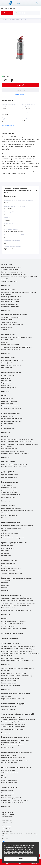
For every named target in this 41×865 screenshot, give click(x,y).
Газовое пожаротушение (9, 680)
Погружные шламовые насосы (11, 528)
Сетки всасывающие (7, 375)
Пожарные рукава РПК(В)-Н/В (10, 301)
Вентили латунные (7, 398)
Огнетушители (6, 264)
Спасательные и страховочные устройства (14, 800)
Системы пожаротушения (10, 523)
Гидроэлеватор (6, 383)
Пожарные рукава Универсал (10, 306)
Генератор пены (6, 380)
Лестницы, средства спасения (10, 495)
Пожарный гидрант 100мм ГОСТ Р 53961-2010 (15, 453)
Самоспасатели (6, 555)
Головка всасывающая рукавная (11, 421)
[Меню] (3, 3)
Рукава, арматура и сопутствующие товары (15, 740)
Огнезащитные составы (8, 755)
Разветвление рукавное (8, 388)
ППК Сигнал (5, 590)
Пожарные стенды (7, 320)
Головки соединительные (10, 413)
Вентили (4, 396)
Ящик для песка (6, 329)
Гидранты (4, 436)
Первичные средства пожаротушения (15, 737)
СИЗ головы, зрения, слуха (9, 773)
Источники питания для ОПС (10, 571)
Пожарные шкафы (8, 334)
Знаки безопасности (7, 793)
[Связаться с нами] (36, 3)
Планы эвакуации (7, 790)
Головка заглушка (7, 423)
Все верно (7, 13)
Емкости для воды (7, 340)
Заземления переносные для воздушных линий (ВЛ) (17, 649)
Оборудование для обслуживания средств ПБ (17, 714)
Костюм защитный (7, 546)
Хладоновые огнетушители (9, 281)
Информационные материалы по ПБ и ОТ (16, 693)
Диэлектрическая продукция (11, 643)
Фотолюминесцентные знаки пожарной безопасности (18, 603)
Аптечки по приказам (8, 626)
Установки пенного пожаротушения (12, 538)
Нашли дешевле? (20, 94)
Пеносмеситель (6, 385)
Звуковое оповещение (9, 638)
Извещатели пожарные (8, 683)
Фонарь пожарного (7, 485)
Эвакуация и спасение (9, 787)
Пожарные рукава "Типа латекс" (11, 297)
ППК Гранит (5, 585)
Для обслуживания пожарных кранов (13, 727)
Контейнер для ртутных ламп (10, 345)
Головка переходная (7, 428)
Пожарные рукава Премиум (10, 299)
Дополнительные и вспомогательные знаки (15, 605)
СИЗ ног (3, 778)
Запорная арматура (7, 416)
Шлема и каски (6, 518)
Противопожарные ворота (9, 475)
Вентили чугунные (7, 403)
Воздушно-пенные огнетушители (11, 272)
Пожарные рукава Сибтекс (9, 304)
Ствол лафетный (6, 363)
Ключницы (4, 342)
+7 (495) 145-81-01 (8, 815)
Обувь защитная (6, 513)
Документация (6, 696)
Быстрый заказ (20, 90)
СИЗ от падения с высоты (9, 782)
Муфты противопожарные (9, 533)
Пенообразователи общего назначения (13, 467)
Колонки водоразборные (9, 448)
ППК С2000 (4, 588)
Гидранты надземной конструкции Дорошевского (17, 439)
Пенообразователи (8, 461)
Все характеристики (8, 125)
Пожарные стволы (8, 357)
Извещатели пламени (8, 566)
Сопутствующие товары (8, 707)
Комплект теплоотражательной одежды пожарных (17, 510)
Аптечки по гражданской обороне (12, 623)
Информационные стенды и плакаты (12, 699)
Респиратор (5, 553)
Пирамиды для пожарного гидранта (12, 451)
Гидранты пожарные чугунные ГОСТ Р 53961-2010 (17, 442)
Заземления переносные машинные (12, 658)
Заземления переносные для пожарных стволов (16, 651)
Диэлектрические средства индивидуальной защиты (18, 646)
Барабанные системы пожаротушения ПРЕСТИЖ (16, 337)
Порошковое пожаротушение (10, 678)
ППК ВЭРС (4, 583)
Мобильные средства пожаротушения (13, 745)
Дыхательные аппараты (9, 490)
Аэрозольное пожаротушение (12, 633)
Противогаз (5, 551)
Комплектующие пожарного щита (12, 324)
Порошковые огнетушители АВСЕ (11, 267)
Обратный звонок (7, 816)
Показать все (5, 285)
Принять (20, 858)
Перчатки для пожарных (9, 515)
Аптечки (4, 618)
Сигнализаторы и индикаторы (10, 685)
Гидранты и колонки (7, 747)
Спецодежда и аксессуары (9, 780)
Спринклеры (5, 535)
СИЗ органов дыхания (8, 770)
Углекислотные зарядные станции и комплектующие (18, 719)
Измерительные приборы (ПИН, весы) (13, 722)
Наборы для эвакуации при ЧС (11, 798)
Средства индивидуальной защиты (14, 543)
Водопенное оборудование (11, 373)
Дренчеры (4, 530)
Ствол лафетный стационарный (11, 365)
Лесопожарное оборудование (10, 317)
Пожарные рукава (8, 289)
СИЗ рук (3, 775)
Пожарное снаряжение (9, 482)
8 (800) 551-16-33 (7, 813)
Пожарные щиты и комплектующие (14, 314)
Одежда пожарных (8, 505)
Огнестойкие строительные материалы (13, 758)
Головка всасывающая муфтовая (12, 419)
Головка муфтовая (7, 426)
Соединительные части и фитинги (11, 408)
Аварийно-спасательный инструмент (13, 802)
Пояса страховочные (8, 497)
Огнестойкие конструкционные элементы (14, 760)
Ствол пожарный (6, 368)
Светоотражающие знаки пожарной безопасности (17, 600)
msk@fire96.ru (6, 828)
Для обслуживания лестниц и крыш (12, 729)
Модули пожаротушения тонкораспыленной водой (17, 526)
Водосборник (5, 378)
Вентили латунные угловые (9, 401)
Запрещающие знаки (8, 608)
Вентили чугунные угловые (9, 406)
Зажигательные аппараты (9, 492)
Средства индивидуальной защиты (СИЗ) (16, 767)
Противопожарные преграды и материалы (16, 752)
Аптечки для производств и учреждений (13, 621)
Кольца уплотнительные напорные (12, 360)
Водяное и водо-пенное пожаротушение (13, 673)
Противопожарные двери (9, 762)
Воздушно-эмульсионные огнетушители (13, 274)
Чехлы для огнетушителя (9, 322)
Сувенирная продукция (8, 709)
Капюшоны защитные (8, 548)
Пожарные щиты (6, 327)
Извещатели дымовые (8, 563)
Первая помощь (6, 795)
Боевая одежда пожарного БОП (11, 508)
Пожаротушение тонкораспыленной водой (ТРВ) (16, 676)
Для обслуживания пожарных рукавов (13, 724)
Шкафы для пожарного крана (10, 349)
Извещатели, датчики (9, 560)
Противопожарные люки (9, 477)
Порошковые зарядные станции (11, 717)
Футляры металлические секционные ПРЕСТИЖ (16, 347)
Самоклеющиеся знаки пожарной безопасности (16, 598)
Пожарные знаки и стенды (11, 595)
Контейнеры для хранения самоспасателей (14, 628)
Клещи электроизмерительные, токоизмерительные (17, 660)
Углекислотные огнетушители (10, 269)
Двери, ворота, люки (8, 472)
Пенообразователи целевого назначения (14, 464)
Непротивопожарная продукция (13, 704)
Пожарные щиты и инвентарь (10, 742)
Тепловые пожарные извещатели (11, 573)
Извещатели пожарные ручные (11, 568)
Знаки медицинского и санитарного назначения (16, 610)
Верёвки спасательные (8, 487)
